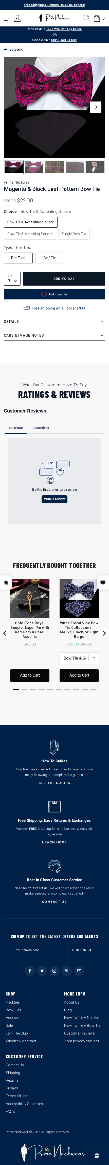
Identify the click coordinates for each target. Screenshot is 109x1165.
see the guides (54, 782)
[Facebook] (30, 971)
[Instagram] (54, 971)
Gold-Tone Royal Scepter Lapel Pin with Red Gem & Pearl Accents (29, 630)
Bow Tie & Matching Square (29, 234)
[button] (7, 18)
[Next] (104, 633)
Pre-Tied (18, 258)
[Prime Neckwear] (54, 18)
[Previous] (5, 633)
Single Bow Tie (74, 234)
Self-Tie (50, 258)
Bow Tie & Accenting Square (30, 222)
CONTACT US (54, 901)
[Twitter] (42, 971)
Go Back (16, 49)
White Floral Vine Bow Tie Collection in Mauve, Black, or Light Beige (79, 630)
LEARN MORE (54, 842)
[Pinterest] (67, 971)
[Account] (17, 18)
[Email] (79, 971)
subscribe (82, 950)
